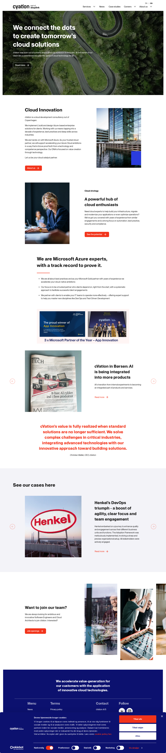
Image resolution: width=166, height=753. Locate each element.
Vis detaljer (134, 748)
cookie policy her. (103, 734)
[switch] (75, 748)
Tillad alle (137, 719)
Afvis (137, 736)
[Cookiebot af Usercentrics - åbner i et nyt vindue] (16, 748)
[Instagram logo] (129, 711)
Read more (20, 65)
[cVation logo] (25, 7)
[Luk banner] (162, 716)
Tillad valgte (137, 727)
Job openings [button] (33, 631)
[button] (83, 326)
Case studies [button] (114, 6)
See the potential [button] (94, 234)
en (151, 3)
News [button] (102, 6)
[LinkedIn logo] (122, 711)
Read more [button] (99, 397)
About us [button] (31, 168)
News (30, 709)
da (146, 3)
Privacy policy (56, 709)
